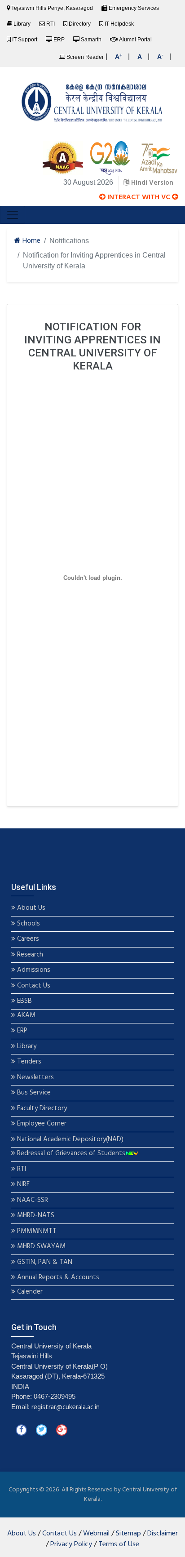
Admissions (33, 970)
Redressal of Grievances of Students (70, 1153)
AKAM (26, 1015)
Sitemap (128, 1533)
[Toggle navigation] (12, 215)
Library (22, 24)
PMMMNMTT (36, 1231)
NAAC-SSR (31, 1200)
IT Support (24, 39)
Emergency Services (134, 8)
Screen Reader (84, 57)
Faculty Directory (41, 1108)
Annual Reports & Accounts (57, 1277)
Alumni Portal (135, 39)
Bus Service (34, 1093)
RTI (50, 24)
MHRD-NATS (34, 1215)
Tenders (28, 1062)
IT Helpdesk (119, 24)
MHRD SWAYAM (41, 1246)
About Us (30, 908)
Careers (27, 939)
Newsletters (34, 1077)
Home (30, 241)
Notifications (69, 241)
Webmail (96, 1533)
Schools (27, 924)
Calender (29, 1292)
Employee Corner (40, 1124)
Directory (80, 24)
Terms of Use (118, 1544)
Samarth (91, 39)
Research (29, 955)
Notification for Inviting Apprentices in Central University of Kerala (94, 260)
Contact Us (32, 986)
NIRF (22, 1184)
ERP (59, 39)
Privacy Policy (71, 1544)
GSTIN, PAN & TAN (43, 1262)
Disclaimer (162, 1533)
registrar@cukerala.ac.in (65, 1407)
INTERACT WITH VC (139, 197)
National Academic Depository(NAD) (69, 1139)
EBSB (24, 1001)
